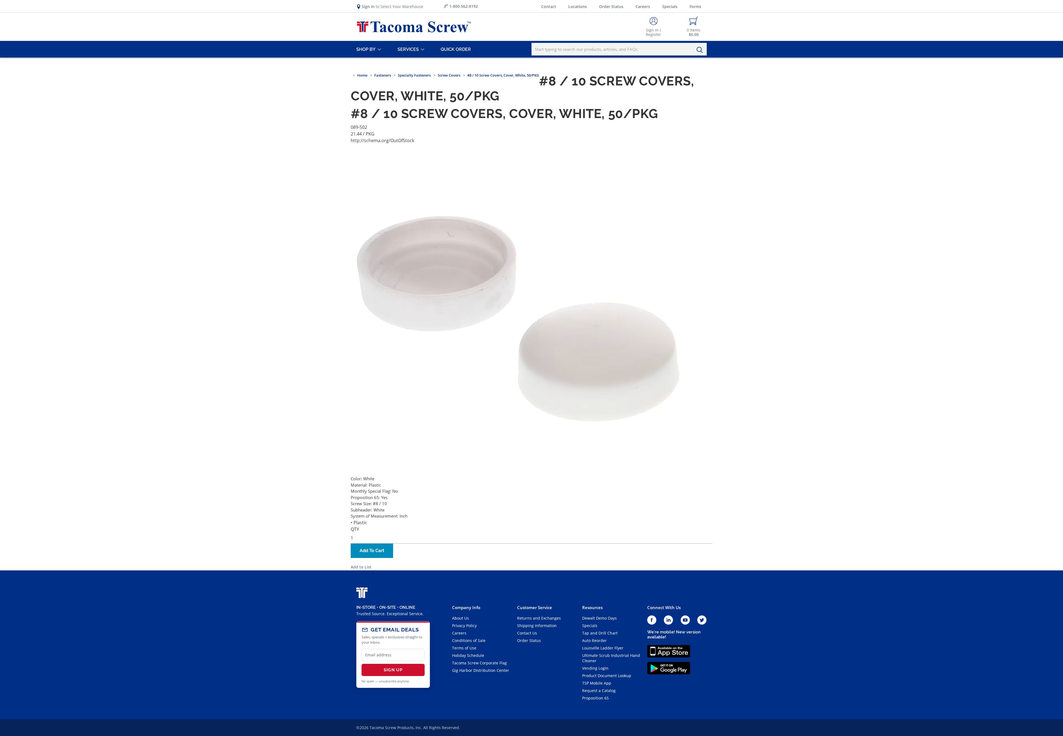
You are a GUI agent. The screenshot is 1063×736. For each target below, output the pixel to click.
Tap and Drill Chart (600, 633)
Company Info (466, 607)
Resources (592, 607)
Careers (643, 6)
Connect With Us (664, 607)
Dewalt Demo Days (599, 618)
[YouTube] (685, 620)
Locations (577, 6)
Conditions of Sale (469, 640)
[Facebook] (651, 620)
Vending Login (595, 668)
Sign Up (393, 669)
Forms (695, 6)
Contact (548, 6)
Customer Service (534, 607)
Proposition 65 (595, 698)
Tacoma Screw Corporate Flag (479, 662)
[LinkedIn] (668, 620)
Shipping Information (537, 625)
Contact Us (527, 633)
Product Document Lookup (606, 675)
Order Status (611, 6)
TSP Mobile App (596, 683)
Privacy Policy (464, 625)
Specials (669, 6)
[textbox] (619, 49)
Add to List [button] (361, 567)
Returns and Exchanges (539, 618)
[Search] (701, 50)
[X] (702, 620)
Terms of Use (464, 648)
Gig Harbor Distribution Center (480, 670)
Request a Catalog (599, 690)
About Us (460, 618)
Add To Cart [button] (372, 550)
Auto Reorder (594, 640)
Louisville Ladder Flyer (602, 648)
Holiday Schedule (468, 655)
